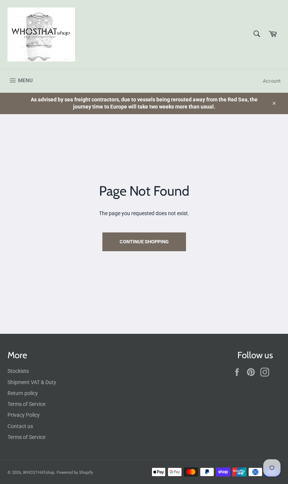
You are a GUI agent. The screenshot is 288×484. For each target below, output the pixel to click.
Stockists (18, 371)
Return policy (23, 393)
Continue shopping (144, 241)
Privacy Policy (24, 415)
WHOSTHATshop (38, 472)
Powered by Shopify (75, 472)
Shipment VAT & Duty (32, 382)
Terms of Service (26, 404)
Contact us (20, 426)
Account (271, 81)
